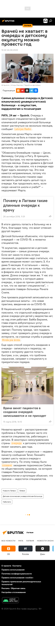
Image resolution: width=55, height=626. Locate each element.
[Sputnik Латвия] (8, 22)
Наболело (7, 502)
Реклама (5, 588)
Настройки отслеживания (13, 592)
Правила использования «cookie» (17, 577)
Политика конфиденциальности (16, 573)
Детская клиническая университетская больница (22, 496)
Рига (20, 540)
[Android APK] (10, 600)
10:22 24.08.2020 (9, 50)
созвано (7, 465)
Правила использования (12, 569)
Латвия (22, 491)
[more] (50, 216)
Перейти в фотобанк (32, 85)
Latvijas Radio (23, 129)
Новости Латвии (9, 491)
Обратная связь (18, 588)
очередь (17, 443)
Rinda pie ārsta (11, 340)
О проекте (6, 565)
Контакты (16, 565)
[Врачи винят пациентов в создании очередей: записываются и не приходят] (27, 385)
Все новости (8, 540)
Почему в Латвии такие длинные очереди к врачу (25, 205)
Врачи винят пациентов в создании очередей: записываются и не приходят (24, 412)
